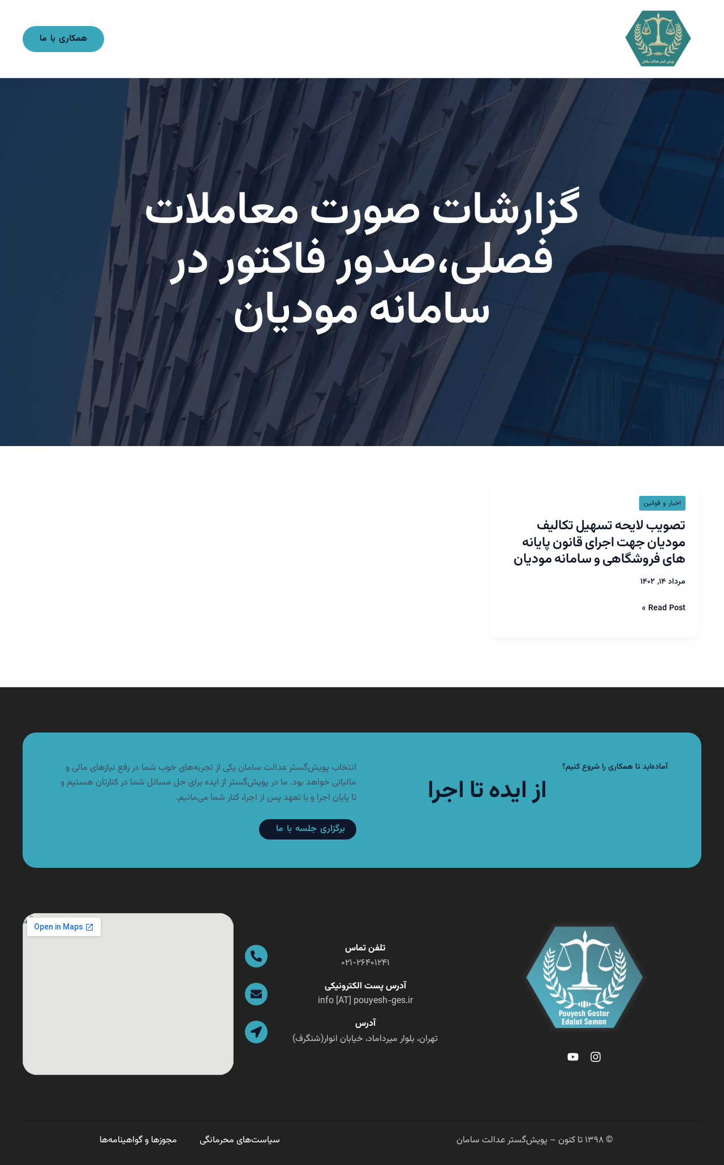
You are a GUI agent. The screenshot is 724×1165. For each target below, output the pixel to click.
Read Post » (664, 608)
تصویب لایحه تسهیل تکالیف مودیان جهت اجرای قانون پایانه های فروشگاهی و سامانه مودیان (600, 542)
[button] (63, 39)
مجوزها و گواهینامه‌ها (138, 1140)
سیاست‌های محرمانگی (240, 1140)
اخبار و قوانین (662, 503)
